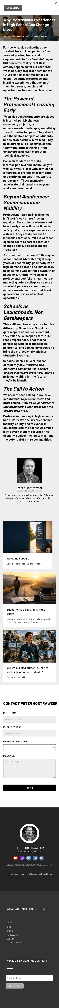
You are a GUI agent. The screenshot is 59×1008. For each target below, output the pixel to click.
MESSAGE (9, 755)
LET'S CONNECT (15, 942)
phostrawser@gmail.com (29, 851)
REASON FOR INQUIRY (15, 741)
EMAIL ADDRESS (12, 727)
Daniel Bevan (46, 874)
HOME (9, 923)
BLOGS (10, 931)
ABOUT (10, 927)
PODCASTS (12, 935)
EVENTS (11, 939)
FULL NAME (9, 713)
